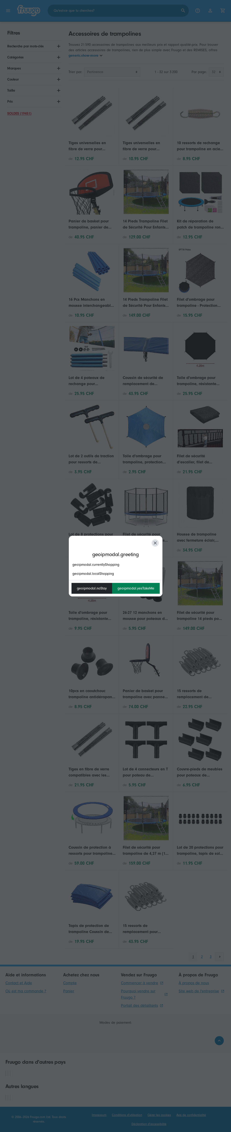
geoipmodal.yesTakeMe (136, 588)
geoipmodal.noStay (92, 588)
